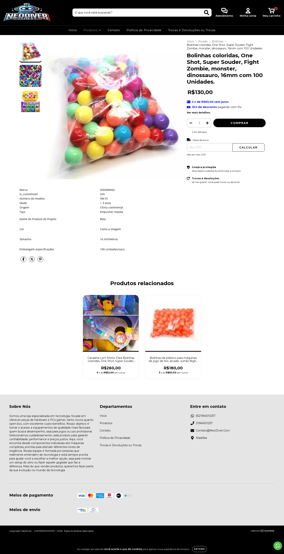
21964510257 (204, 423)
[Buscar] (206, 12)
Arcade (203, 41)
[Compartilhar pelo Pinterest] (40, 260)
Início (73, 30)
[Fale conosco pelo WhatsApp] (277, 545)
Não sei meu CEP (196, 154)
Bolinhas (217, 41)
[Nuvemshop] (263, 531)
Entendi (199, 549)
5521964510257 (205, 416)
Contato (114, 30)
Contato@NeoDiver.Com (213, 430)
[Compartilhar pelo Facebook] (23, 260)
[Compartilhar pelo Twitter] (32, 260)
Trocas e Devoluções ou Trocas (191, 30)
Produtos (91, 30)
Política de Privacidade (144, 30)
